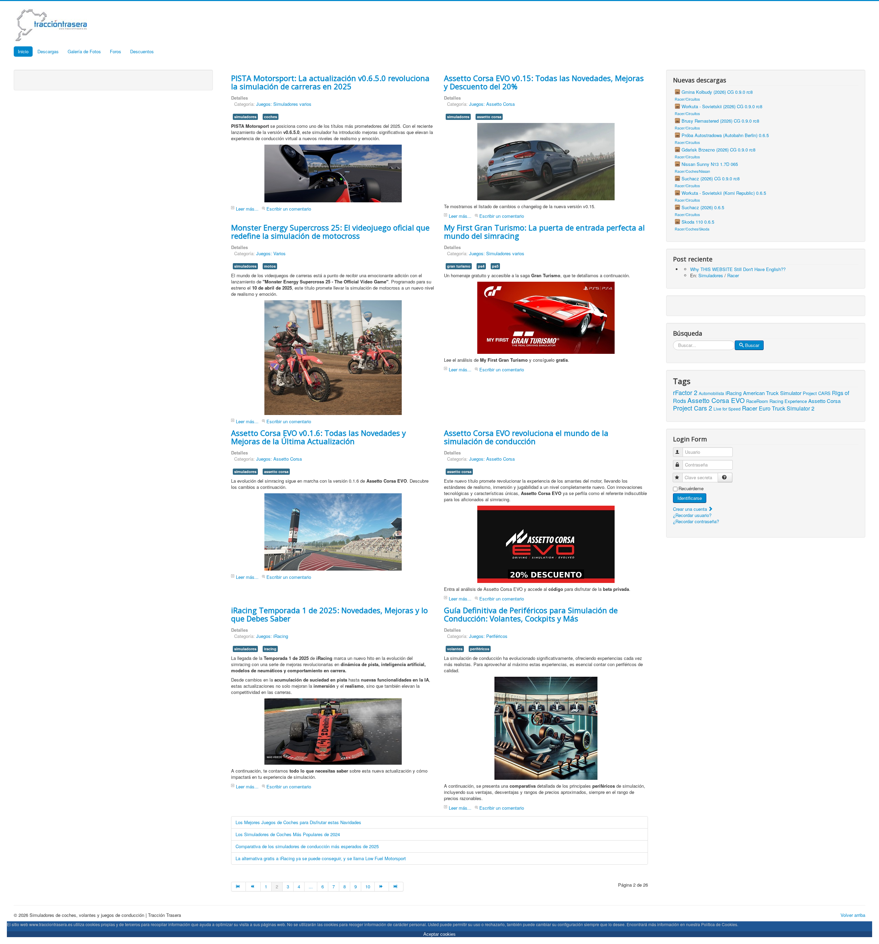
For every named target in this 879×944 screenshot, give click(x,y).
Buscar (752, 345)
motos (270, 266)
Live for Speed (727, 409)
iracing (270, 648)
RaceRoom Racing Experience (776, 401)
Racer (733, 275)
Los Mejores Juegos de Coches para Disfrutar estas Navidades (298, 822)
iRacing (734, 393)
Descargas (48, 51)
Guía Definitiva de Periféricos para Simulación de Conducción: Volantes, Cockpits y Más (531, 614)
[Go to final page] (396, 886)
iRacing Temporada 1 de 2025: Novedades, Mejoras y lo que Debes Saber (329, 614)
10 (367, 886)
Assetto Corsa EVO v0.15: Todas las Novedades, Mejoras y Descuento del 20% (544, 82)
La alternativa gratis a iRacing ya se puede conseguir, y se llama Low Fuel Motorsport (321, 858)
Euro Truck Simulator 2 (786, 408)
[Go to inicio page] (238, 886)
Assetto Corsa (824, 400)
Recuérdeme (691, 488)
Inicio (23, 51)
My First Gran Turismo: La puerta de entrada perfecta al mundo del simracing (544, 231)
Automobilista (711, 393)
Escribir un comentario (288, 208)
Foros (115, 51)
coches (270, 116)
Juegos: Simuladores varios (283, 104)
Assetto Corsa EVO (716, 400)
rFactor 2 (685, 392)
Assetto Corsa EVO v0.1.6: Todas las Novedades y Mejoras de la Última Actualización (318, 437)
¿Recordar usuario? (692, 515)
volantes (455, 648)
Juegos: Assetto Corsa (492, 104)
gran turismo (458, 266)
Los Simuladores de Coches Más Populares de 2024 (288, 834)
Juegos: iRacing (272, 636)
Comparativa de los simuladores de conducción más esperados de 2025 (307, 846)
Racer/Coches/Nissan (692, 171)
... (311, 886)
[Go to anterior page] (253, 886)
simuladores (245, 116)
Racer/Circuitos (687, 99)
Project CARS (817, 393)
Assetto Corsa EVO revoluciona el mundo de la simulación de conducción (526, 437)
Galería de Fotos (84, 51)
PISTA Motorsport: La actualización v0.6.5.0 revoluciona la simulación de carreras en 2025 (330, 82)
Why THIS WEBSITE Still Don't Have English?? (738, 269)
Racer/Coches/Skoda (692, 229)
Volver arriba (853, 915)
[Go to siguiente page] (382, 886)
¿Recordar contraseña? (696, 521)
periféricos (479, 648)
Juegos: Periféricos (488, 636)
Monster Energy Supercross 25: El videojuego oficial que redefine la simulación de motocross (330, 231)
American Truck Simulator (772, 392)
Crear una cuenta (690, 509)
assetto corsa (489, 116)
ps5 (495, 266)
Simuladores (710, 275)
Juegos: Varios (271, 253)
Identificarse (689, 498)
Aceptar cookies (439, 934)
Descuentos (142, 51)
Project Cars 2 (692, 407)
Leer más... (247, 208)
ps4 (481, 266)
